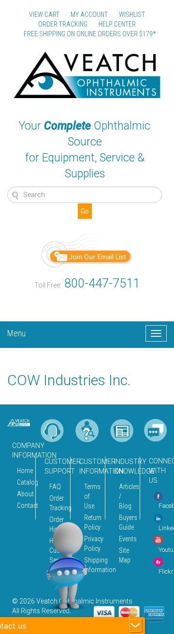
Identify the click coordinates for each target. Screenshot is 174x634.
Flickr (166, 571)
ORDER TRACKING (62, 24)
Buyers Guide (126, 522)
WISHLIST (132, 14)
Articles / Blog (126, 496)
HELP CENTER (117, 24)
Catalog (23, 482)
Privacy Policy (92, 543)
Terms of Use (92, 496)
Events (126, 539)
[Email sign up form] (87, 250)
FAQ (55, 486)
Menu (16, 332)
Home (23, 471)
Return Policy (92, 522)
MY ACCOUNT (89, 14)
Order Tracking (57, 503)
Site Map (124, 555)
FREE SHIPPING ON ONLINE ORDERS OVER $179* (90, 34)
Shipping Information (92, 565)
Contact (23, 505)
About (23, 494)
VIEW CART (44, 14)
